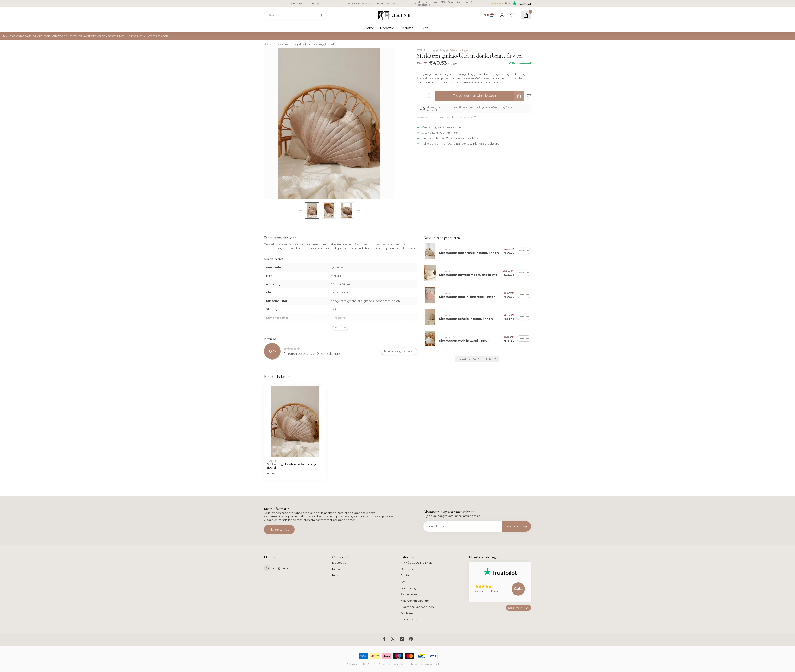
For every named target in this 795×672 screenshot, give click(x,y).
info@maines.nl (283, 568)
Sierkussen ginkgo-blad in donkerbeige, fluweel (305, 44)
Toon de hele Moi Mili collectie (477, 359)
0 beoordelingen (459, 50)
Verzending (408, 588)
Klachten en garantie (415, 600)
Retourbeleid (410, 594)
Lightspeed (398, 663)
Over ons (407, 569)
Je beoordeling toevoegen (399, 351)
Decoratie (387, 28)
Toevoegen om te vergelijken (433, 116)
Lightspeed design (418, 663)
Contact (406, 575)
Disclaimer (408, 613)
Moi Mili (422, 50)
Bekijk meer (515, 607)
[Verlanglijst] (512, 15)
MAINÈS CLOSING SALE (416, 562)
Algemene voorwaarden (417, 606)
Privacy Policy (410, 619)
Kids (425, 28)
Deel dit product (464, 116)
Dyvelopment (441, 663)
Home (369, 28)
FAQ (404, 581)
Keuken (407, 28)
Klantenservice (279, 529)
